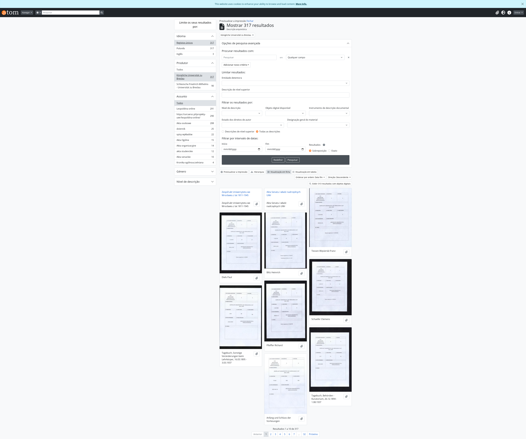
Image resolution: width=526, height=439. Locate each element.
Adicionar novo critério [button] (235, 64)
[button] (497, 13)
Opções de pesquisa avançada (241, 43)
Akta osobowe (195, 124)
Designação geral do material (302, 119)
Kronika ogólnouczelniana (195, 163)
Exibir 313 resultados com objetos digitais (331, 183)
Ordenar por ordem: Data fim (309, 177)
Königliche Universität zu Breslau (195, 77)
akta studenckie (195, 152)
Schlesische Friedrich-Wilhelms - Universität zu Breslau (195, 86)
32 (304, 434)
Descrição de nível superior (236, 89)
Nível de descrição (188, 181)
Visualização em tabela (305, 172)
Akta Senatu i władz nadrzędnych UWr (284, 193)
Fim (267, 143)
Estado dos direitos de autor (236, 119)
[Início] (11, 12)
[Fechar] (522, 4)
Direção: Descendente (338, 177)
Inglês (195, 54)
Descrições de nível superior (239, 131)
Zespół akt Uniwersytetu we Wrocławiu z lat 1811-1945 (236, 193)
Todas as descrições (269, 131)
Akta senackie (195, 157)
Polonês (195, 49)
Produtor (182, 63)
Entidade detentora (232, 77)
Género (181, 171)
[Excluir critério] (348, 57)
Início (224, 143)
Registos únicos (195, 43)
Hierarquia (259, 172)
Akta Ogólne (195, 141)
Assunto (182, 96)
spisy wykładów (195, 135)
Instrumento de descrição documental (329, 107)
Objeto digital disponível (277, 107)
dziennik (195, 129)
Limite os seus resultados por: (195, 24)
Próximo (313, 434)
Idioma (181, 36)
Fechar (250, 20)
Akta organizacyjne (195, 146)
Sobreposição (319, 150)
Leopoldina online (195, 109)
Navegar (26, 12)
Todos (180, 69)
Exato (334, 150)
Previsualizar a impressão (235, 172)
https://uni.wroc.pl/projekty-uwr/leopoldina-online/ (195, 116)
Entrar (518, 12)
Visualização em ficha (280, 172)
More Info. (301, 3)
